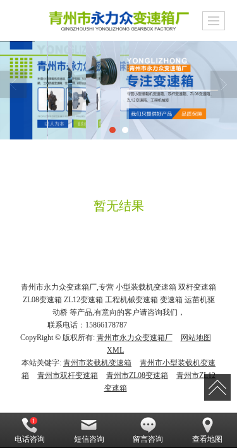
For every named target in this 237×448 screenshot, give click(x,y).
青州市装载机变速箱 (97, 362)
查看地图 (207, 439)
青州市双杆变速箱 (67, 375)
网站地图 (196, 337)
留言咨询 (148, 439)
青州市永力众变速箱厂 (135, 337)
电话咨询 (30, 439)
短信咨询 (89, 439)
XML (115, 350)
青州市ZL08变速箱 (137, 375)
